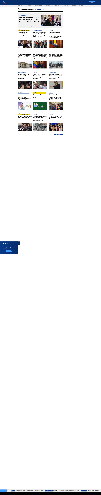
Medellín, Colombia (37, 490)
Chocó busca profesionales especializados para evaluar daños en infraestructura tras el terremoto (56, 56)
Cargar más (58, 134)
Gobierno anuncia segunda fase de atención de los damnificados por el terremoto (40, 76)
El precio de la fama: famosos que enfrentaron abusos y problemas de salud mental (18, 490)
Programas (92, 2)
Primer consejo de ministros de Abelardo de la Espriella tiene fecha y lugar (56, 118)
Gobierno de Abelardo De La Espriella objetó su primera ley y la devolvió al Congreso (29, 19)
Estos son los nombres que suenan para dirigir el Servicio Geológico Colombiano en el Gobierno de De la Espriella (24, 97)
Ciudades (66, 5)
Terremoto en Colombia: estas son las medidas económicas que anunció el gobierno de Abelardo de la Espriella (55, 97)
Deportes (74, 5)
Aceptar (8, 251)
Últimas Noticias (3, 490)
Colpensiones (73, 490)
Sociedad (81, 5)
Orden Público (21, 5)
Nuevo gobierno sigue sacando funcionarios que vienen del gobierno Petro (24, 34)
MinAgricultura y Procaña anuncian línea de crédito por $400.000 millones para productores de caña (40, 34)
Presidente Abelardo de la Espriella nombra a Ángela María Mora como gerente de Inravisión (55, 76)
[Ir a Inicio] (4, 2)
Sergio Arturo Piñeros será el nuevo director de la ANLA (39, 96)
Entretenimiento (39, 5)
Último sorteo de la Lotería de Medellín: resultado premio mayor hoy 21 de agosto (55, 490)
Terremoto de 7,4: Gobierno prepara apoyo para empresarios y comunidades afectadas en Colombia (40, 118)
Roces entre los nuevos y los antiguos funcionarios (25, 117)
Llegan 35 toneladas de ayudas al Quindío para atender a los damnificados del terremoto (24, 76)
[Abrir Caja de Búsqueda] (98, 2)
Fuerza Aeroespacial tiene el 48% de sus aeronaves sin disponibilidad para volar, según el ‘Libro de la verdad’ (40, 56)
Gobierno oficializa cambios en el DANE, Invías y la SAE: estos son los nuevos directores (24, 56)
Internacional (57, 5)
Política (29, 5)
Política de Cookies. (8, 248)
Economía (48, 5)
